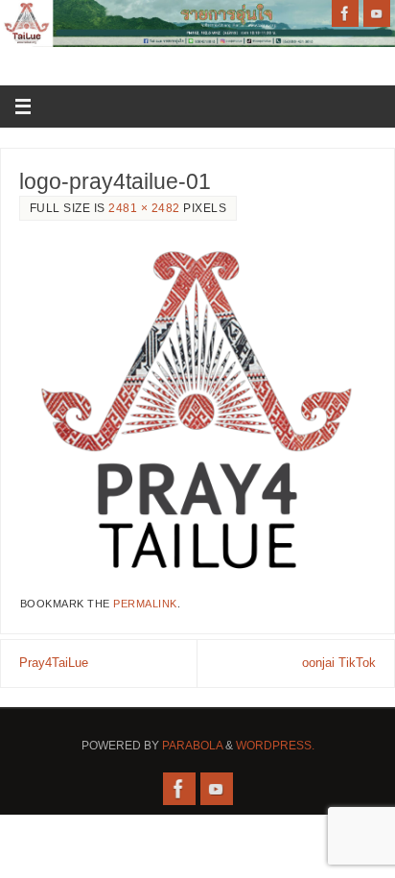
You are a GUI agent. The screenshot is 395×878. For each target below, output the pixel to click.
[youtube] (376, 13)
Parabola (192, 745)
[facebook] (345, 13)
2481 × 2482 (144, 208)
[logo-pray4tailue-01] (197, 409)
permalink (145, 603)
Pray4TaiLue (53, 663)
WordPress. (275, 745)
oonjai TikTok (339, 663)
